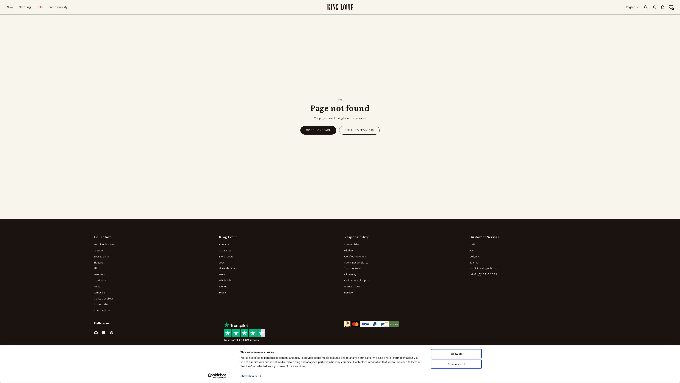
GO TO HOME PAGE (318, 130)
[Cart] (663, 7)
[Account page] (654, 7)
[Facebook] (104, 333)
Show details (248, 376)
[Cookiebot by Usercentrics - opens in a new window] (217, 376)
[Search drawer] (646, 7)
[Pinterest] (111, 333)
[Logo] (340, 7)
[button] (671, 7)
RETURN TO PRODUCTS (359, 130)
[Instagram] (96, 333)
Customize (454, 364)
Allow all (456, 353)
